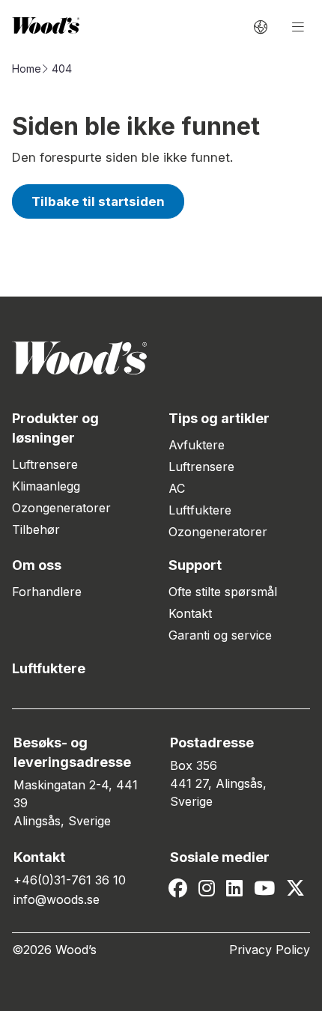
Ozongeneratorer (61, 507)
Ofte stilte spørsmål (222, 591)
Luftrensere (45, 464)
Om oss (36, 565)
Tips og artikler (219, 418)
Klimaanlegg (46, 486)
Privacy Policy (269, 949)
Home (26, 68)
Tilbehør (36, 529)
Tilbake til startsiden (98, 201)
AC (176, 488)
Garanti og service (220, 635)
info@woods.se (56, 899)
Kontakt (190, 613)
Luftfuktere (199, 510)
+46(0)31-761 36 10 (69, 879)
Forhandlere (47, 591)
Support (195, 565)
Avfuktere (196, 444)
